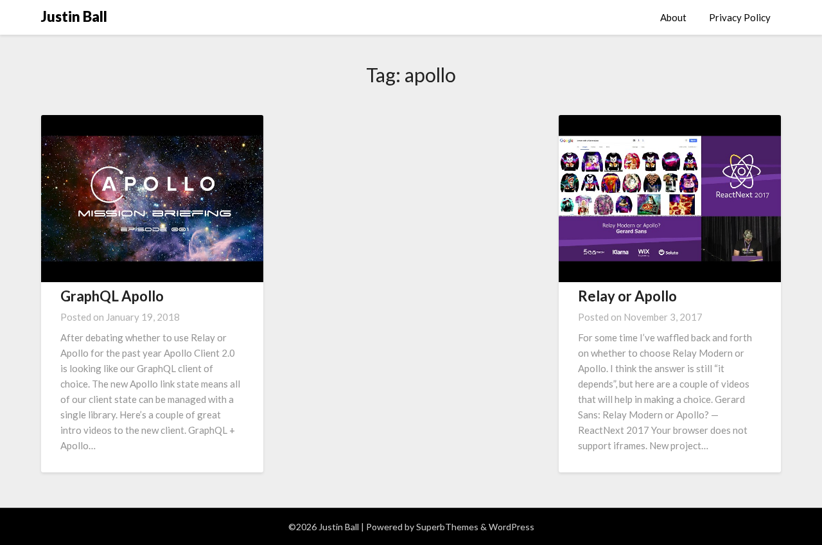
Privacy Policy (740, 17)
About (673, 17)
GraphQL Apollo (112, 296)
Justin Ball (74, 16)
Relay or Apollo (627, 296)
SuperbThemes (447, 526)
